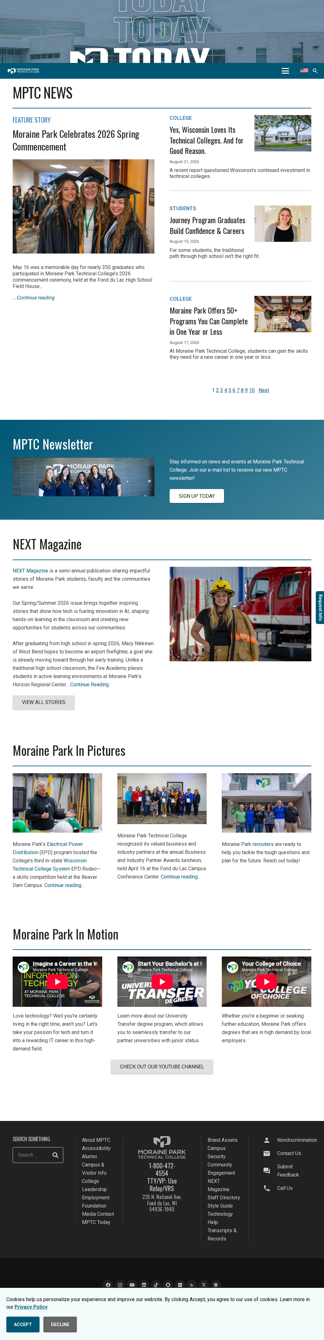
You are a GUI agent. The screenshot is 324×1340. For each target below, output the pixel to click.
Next (264, 390)
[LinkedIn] (144, 1285)
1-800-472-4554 (162, 1169)
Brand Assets (223, 1140)
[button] (285, 71)
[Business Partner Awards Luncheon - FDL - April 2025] (162, 822)
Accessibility (96, 1148)
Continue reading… (64, 885)
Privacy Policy (31, 1307)
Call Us (285, 1188)
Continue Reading (89, 685)
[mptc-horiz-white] (23, 70)
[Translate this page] (304, 71)
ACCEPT (23, 1324)
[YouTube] (132, 1285)
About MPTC (96, 1140)
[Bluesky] (215, 1285)
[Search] (55, 1155)
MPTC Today (96, 1222)
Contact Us (289, 1153)
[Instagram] (120, 1285)
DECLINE (60, 1324)
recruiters (263, 844)
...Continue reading (33, 298)
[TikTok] (156, 1285)
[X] (203, 1285)
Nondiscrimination (297, 1140)
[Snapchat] (167, 1285)
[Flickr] (179, 1285)
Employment (95, 1198)
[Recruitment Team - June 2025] (266, 831)
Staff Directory (224, 1198)
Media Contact (98, 1214)
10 (252, 390)
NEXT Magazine (30, 571)
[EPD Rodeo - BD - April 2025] (57, 831)
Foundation (94, 1206)
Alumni (89, 1156)
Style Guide (220, 1206)
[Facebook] (108, 1285)
